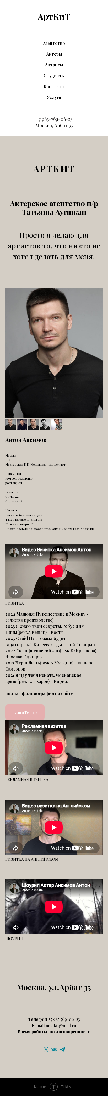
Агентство (54, 43)
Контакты (54, 86)
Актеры (54, 54)
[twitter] (46, 1049)
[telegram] (62, 1049)
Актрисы (54, 65)
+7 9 (40, 119)
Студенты (54, 75)
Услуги (54, 97)
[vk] (54, 1049)
